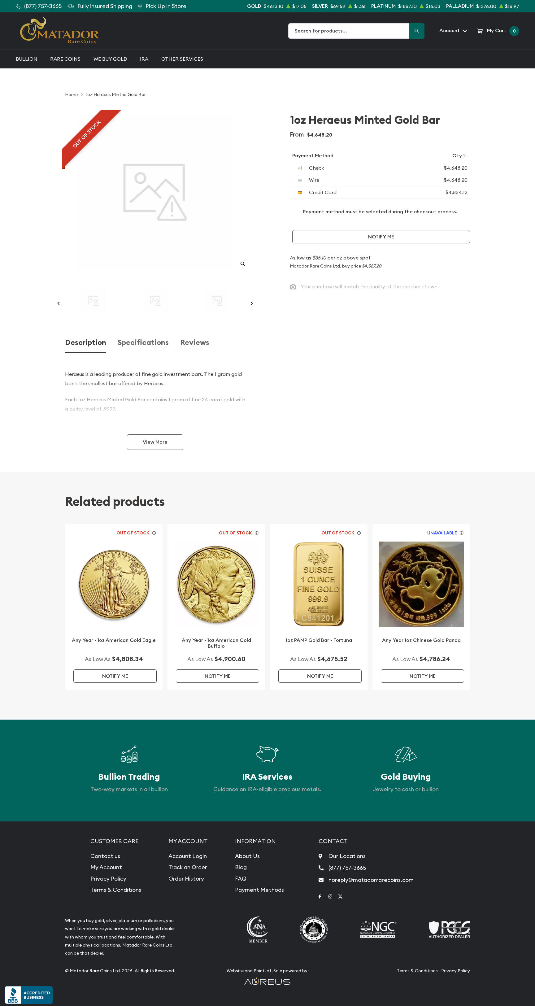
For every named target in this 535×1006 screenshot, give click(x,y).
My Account (106, 867)
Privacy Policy (108, 878)
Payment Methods (259, 889)
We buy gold (110, 59)
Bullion (26, 59)
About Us (247, 856)
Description (85, 342)
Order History (186, 878)
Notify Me (381, 236)
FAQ (240, 878)
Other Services (182, 59)
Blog (241, 867)
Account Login (187, 856)
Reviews (194, 342)
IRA (144, 59)
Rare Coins (65, 59)
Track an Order (187, 867)
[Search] (416, 31)
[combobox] (349, 31)
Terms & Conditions (115, 889)
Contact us (105, 856)
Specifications (143, 342)
